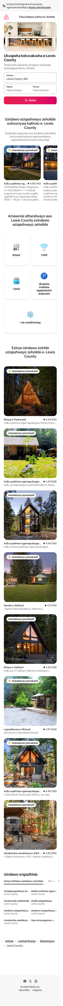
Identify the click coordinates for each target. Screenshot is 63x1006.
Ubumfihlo (24, 990)
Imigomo (37, 990)
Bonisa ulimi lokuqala (40, 7)
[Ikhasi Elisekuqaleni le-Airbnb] (6, 17)
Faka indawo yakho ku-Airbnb (37, 17)
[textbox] (17, 90)
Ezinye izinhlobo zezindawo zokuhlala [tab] (23, 881)
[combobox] (30, 79)
